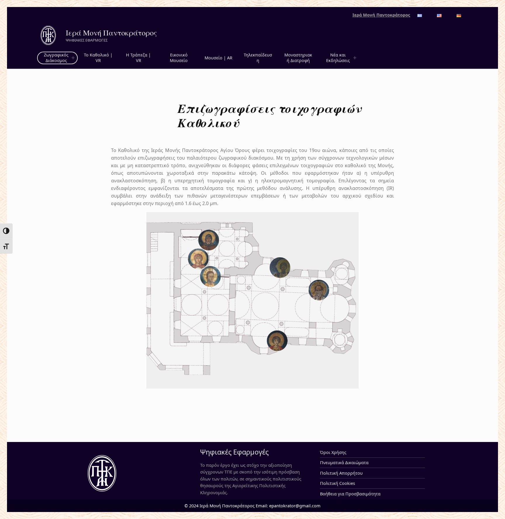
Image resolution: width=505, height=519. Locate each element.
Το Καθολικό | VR (98, 57)
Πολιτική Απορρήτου (341, 473)
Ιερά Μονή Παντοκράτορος (111, 33)
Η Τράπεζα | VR (138, 57)
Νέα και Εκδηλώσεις (338, 57)
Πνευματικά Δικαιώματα (344, 462)
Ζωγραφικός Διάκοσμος (56, 57)
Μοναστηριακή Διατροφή (298, 57)
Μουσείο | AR (218, 58)
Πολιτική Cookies (337, 483)
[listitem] (208, 240)
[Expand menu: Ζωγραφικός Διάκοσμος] (73, 58)
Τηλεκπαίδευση (258, 57)
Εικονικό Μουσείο (179, 57)
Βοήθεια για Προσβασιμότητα (350, 494)
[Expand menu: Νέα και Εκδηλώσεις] (354, 58)
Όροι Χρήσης (333, 452)
